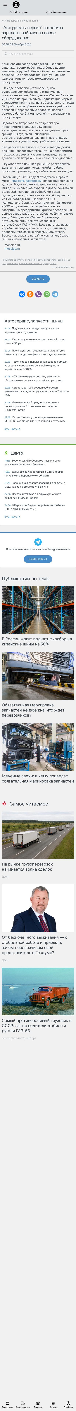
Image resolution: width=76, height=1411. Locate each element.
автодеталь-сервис (54, 259)
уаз (4, 263)
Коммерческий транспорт (19, 1038)
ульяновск (12, 263)
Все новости (12, 428)
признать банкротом (26, 180)
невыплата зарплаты (13, 259)
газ (68, 259)
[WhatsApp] (47, 294)
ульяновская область (30, 263)
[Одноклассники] (30, 294)
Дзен (5, 876)
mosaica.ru (12, 248)
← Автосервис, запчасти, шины (20, 20)
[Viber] (38, 294)
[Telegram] (55, 294)
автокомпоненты (34, 259)
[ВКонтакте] (22, 294)
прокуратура (49, 263)
